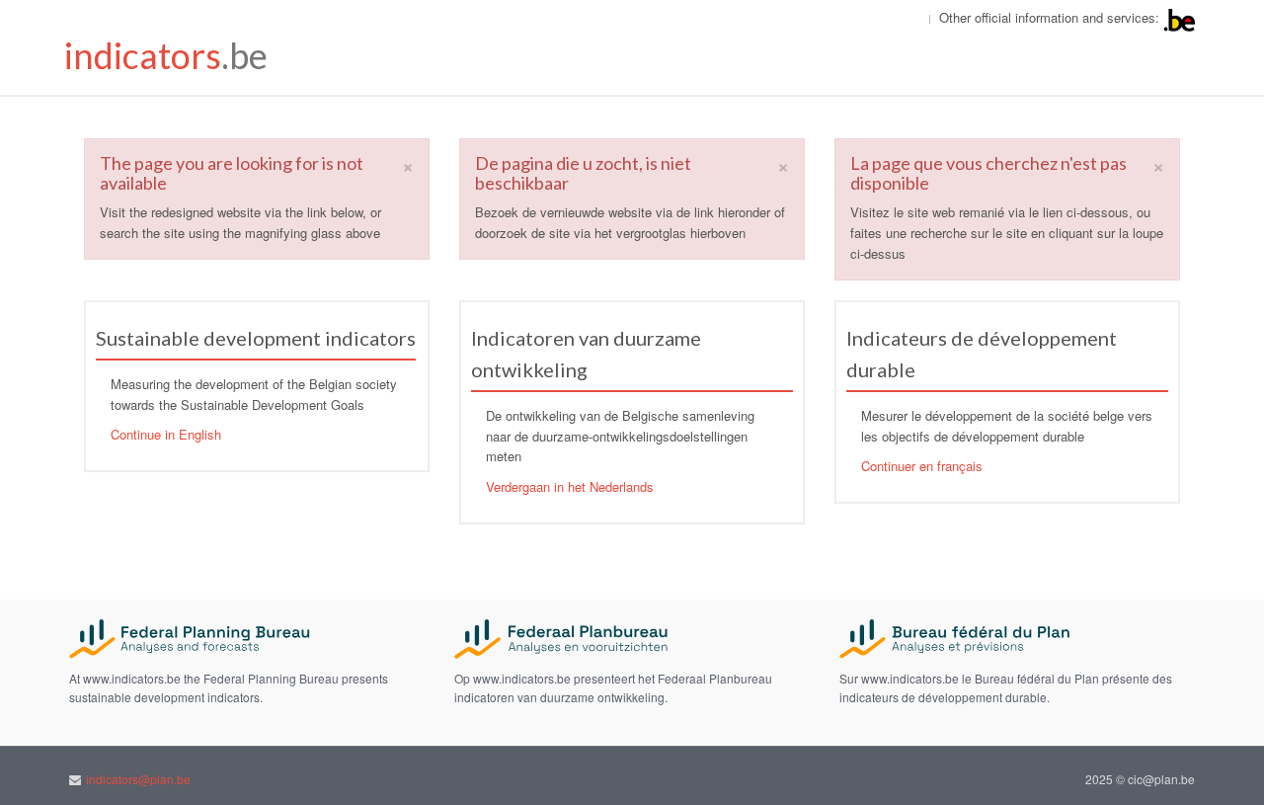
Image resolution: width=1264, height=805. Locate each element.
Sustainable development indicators (256, 338)
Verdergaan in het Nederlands (570, 486)
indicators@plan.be (138, 778)
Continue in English (166, 434)
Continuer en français (922, 465)
